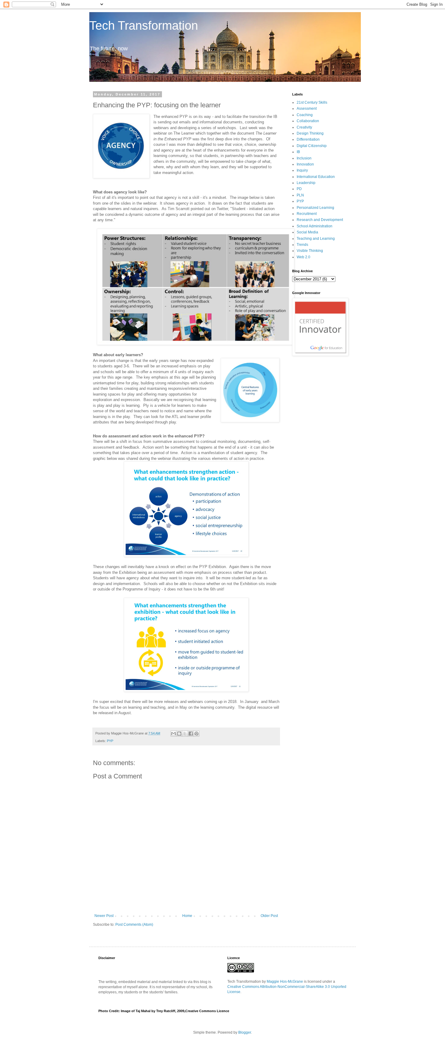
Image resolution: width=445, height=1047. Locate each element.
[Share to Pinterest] (196, 734)
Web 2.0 (303, 257)
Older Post (269, 916)
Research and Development (320, 220)
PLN (300, 195)
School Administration (314, 226)
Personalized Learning (315, 208)
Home (187, 916)
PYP (110, 741)
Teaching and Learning (316, 238)
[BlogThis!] (179, 734)
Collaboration (308, 121)
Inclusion (304, 158)
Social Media (307, 232)
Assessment (307, 108)
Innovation (305, 164)
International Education (316, 177)
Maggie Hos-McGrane (285, 981)
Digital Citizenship (312, 146)
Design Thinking (310, 133)
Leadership (306, 183)
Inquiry (302, 170)
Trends (302, 245)
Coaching (305, 115)
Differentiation (308, 139)
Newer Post (104, 916)
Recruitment (307, 214)
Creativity (304, 127)
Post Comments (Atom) (134, 924)
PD (299, 189)
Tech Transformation (143, 25)
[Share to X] (185, 734)
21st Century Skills (312, 102)
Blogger (244, 1032)
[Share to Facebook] (191, 734)
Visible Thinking (310, 251)
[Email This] (173, 734)
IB (298, 152)
